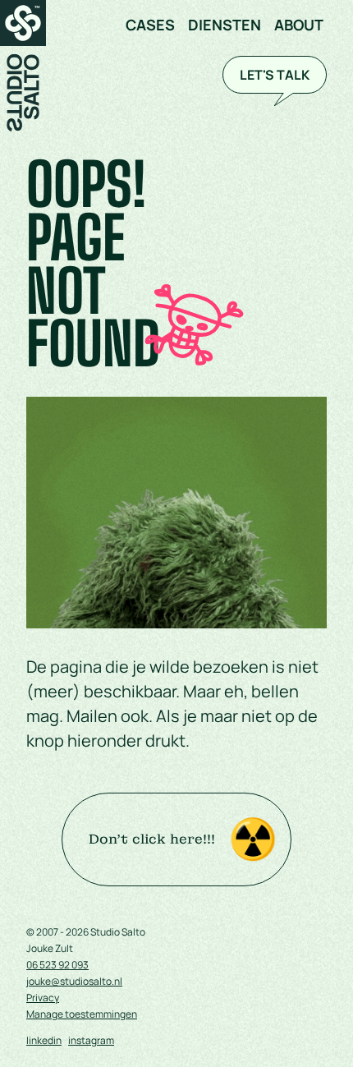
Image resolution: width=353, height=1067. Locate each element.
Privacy (42, 998)
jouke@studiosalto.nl (74, 981)
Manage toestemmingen (81, 1014)
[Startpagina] (23, 65)
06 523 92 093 (57, 965)
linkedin (44, 1040)
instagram (91, 1040)
